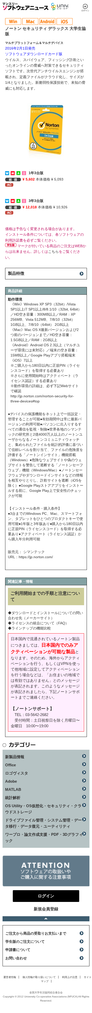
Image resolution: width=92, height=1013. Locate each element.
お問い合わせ (16, 958)
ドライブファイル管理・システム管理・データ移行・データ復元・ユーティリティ (43, 823)
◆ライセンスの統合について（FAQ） (38, 623)
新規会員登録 (46, 909)
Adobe (11, 781)
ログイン (85, 7)
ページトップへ (46, 918)
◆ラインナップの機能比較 (29, 628)
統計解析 (12, 797)
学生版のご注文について (25, 941)
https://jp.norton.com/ (36, 557)
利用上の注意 (69, 977)
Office (10, 765)
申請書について (17, 950)
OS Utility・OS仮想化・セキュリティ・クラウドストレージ (43, 809)
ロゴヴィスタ (16, 773)
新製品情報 (14, 757)
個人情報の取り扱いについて (39, 977)
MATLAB (13, 789)
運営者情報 (9, 977)
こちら (53, 251)
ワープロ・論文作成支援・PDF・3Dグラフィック (44, 837)
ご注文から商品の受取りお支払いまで (35, 933)
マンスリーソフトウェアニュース (26, 6)
